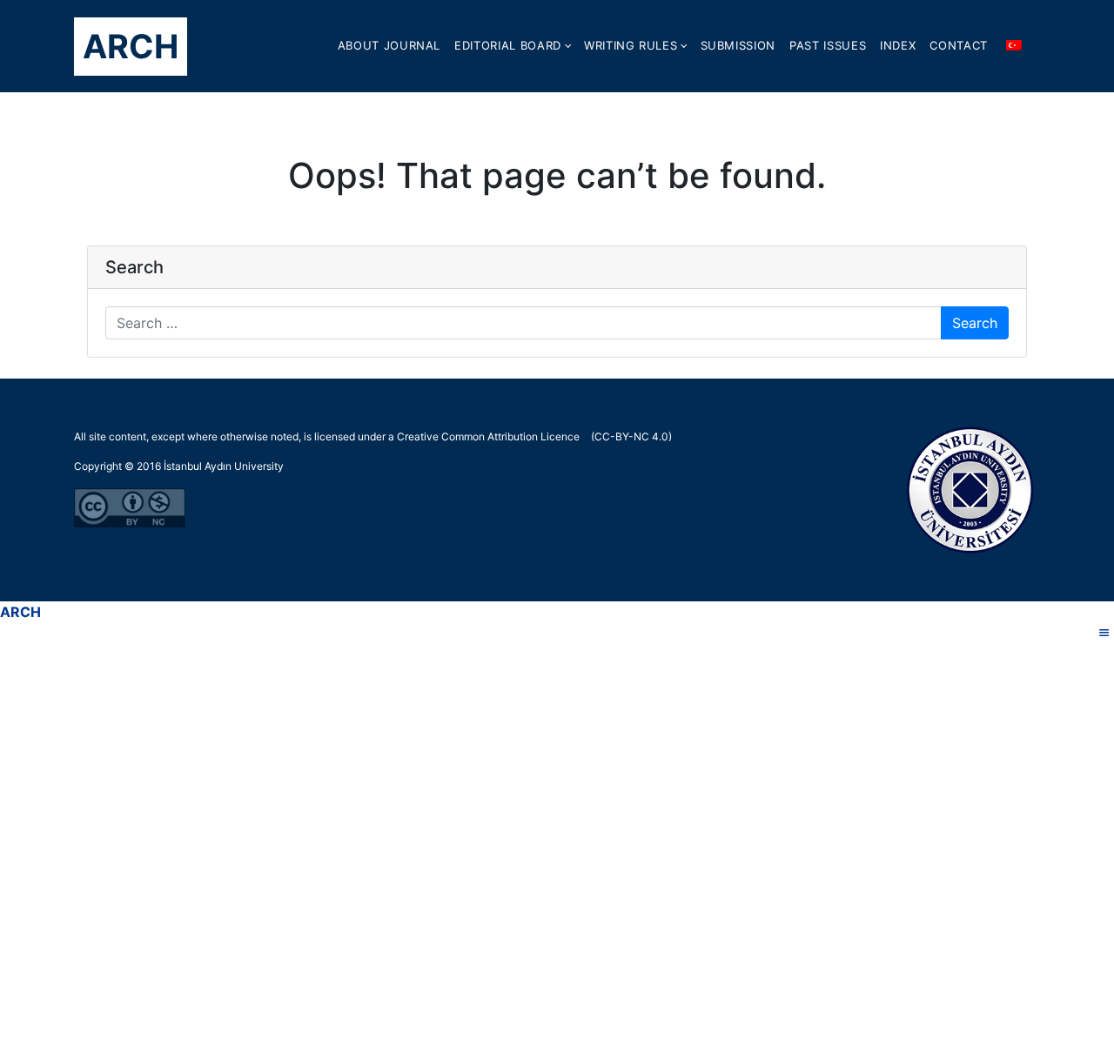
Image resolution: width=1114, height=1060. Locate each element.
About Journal (389, 45)
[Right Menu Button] (1104, 632)
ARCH (130, 46)
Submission (738, 45)
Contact (958, 45)
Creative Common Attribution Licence (488, 436)
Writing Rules (630, 45)
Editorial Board (507, 45)
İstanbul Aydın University (224, 466)
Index (898, 45)
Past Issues (827, 45)
